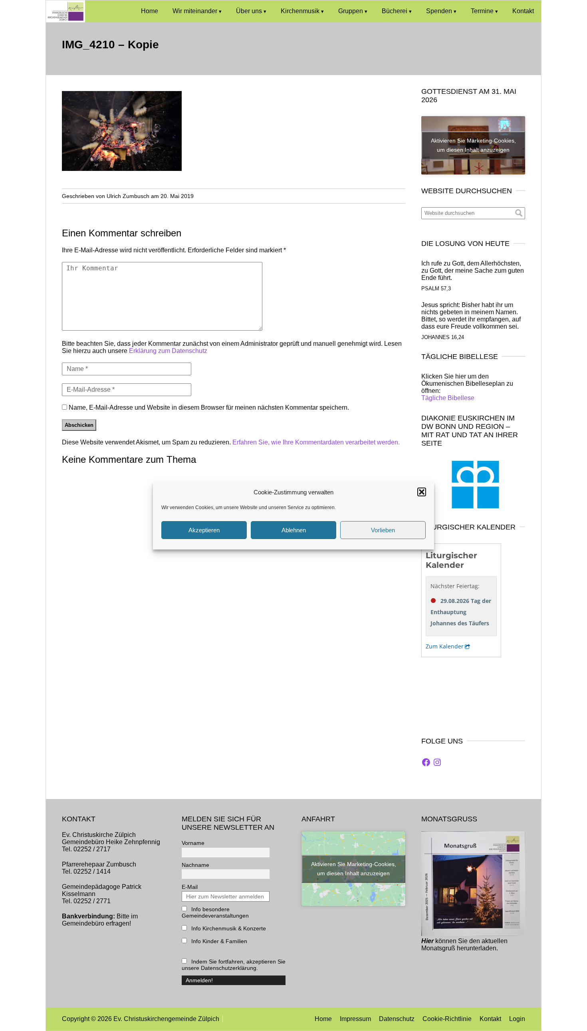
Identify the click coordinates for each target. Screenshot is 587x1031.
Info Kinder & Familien (218, 941)
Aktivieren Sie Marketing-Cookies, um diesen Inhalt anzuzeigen (473, 145)
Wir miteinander (195, 11)
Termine (482, 11)
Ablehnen (294, 530)
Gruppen (350, 11)
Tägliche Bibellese (447, 398)
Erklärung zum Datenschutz (168, 350)
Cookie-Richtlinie (447, 1018)
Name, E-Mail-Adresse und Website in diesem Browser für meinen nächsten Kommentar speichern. (209, 407)
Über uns (249, 11)
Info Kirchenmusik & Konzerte (228, 928)
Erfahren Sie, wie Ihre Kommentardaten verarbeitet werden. (316, 442)
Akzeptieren (204, 530)
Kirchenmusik (300, 11)
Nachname (195, 865)
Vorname (193, 843)
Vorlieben (383, 530)
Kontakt (523, 11)
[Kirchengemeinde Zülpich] (65, 20)
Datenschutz (396, 1018)
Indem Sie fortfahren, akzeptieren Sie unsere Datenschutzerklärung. (234, 964)
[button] (422, 492)
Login (517, 1018)
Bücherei (394, 11)
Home (149, 11)
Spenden (439, 11)
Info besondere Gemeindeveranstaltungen (215, 912)
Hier (427, 941)
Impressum (355, 1018)
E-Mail (190, 887)
